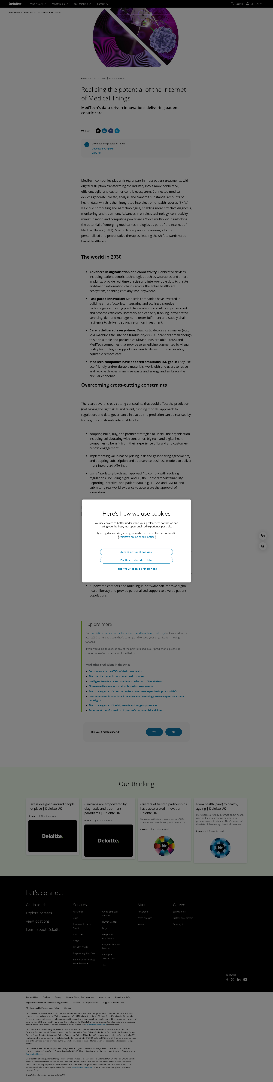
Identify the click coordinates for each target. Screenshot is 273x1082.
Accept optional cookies (136, 552)
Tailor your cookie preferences (136, 568)
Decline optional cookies (136, 560)
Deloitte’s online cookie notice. (137, 537)
